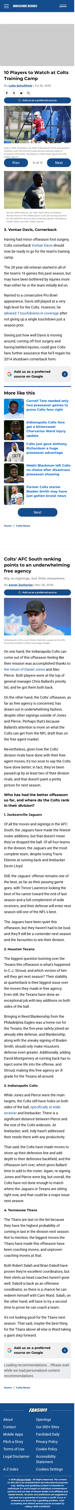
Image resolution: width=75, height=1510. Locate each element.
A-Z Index (10, 1469)
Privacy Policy (47, 1442)
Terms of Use (13, 1449)
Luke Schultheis (20, 85)
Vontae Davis (42, 245)
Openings (43, 1419)
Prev (16, 163)
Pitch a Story (13, 1442)
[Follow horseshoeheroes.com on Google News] (65, 374)
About (8, 1419)
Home (8, 525)
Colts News (23, 525)
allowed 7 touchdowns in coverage (31, 313)
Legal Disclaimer (16, 1456)
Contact (9, 1427)
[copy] (28, 93)
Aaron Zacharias (21, 585)
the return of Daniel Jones (25, 669)
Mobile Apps (13, 1434)
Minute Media (23, 1479)
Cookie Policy (46, 1449)
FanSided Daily (48, 1434)
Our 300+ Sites (47, 1427)
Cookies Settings (49, 1469)
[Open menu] (6, 6)
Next (59, 163)
